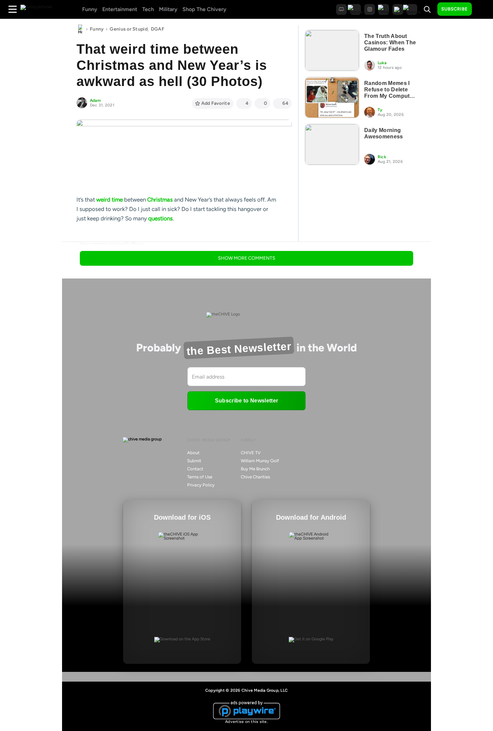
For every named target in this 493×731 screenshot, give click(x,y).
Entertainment (119, 9)
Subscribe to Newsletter (246, 400)
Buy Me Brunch (255, 468)
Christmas (160, 199)
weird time (109, 199)
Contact (195, 468)
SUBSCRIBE (454, 8)
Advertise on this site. (246, 721)
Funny (89, 9)
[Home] (80, 29)
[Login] (483, 9)
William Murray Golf (260, 460)
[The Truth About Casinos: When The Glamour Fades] (332, 50)
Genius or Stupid (128, 29)
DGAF (157, 29)
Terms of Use (199, 476)
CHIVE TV (251, 452)
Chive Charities (255, 476)
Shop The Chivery (204, 9)
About (193, 452)
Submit (194, 460)
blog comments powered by (112, 244)
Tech (148, 9)
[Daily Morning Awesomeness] (332, 144)
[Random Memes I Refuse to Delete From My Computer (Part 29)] (332, 97)
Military (168, 9)
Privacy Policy (201, 484)
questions (160, 218)
